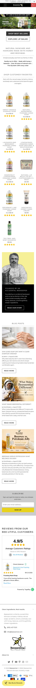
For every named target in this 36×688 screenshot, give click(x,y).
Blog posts (18, 323)
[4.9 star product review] (26, 120)
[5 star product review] (9, 117)
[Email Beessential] (26, 662)
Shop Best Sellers (18, 34)
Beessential (14, 668)
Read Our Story (14, 308)
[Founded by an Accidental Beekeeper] (18, 268)
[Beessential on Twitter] (9, 662)
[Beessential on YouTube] (16, 662)
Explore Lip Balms (18, 39)
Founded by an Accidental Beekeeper (16, 289)
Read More (9, 371)
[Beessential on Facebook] (12, 662)
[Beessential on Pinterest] (19, 662)
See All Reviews (18, 554)
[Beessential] (18, 5)
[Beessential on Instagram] (23, 662)
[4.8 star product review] (9, 246)
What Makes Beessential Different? (16, 404)
